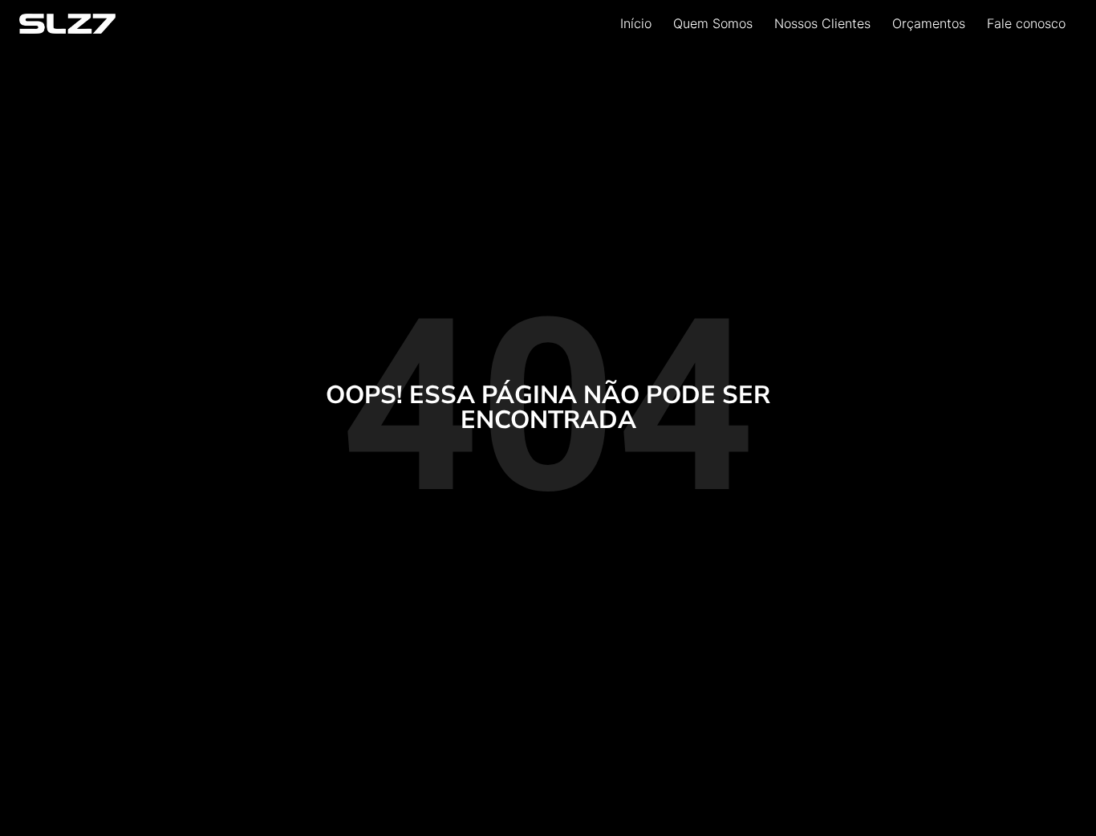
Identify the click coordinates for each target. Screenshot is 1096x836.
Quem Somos (713, 23)
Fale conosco (1026, 23)
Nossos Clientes (822, 23)
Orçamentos (928, 23)
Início (636, 23)
